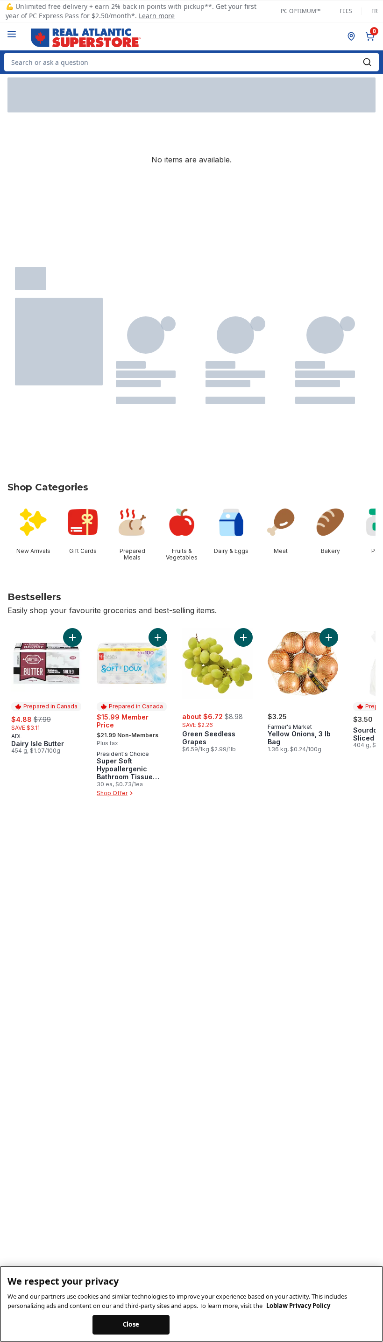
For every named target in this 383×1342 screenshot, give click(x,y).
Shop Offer (112, 793)
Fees (346, 11)
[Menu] (11, 34)
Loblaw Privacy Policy (298, 1305)
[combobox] (191, 62)
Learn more (157, 15)
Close (131, 1324)
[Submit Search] (367, 62)
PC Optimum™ (300, 11)
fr (374, 11)
